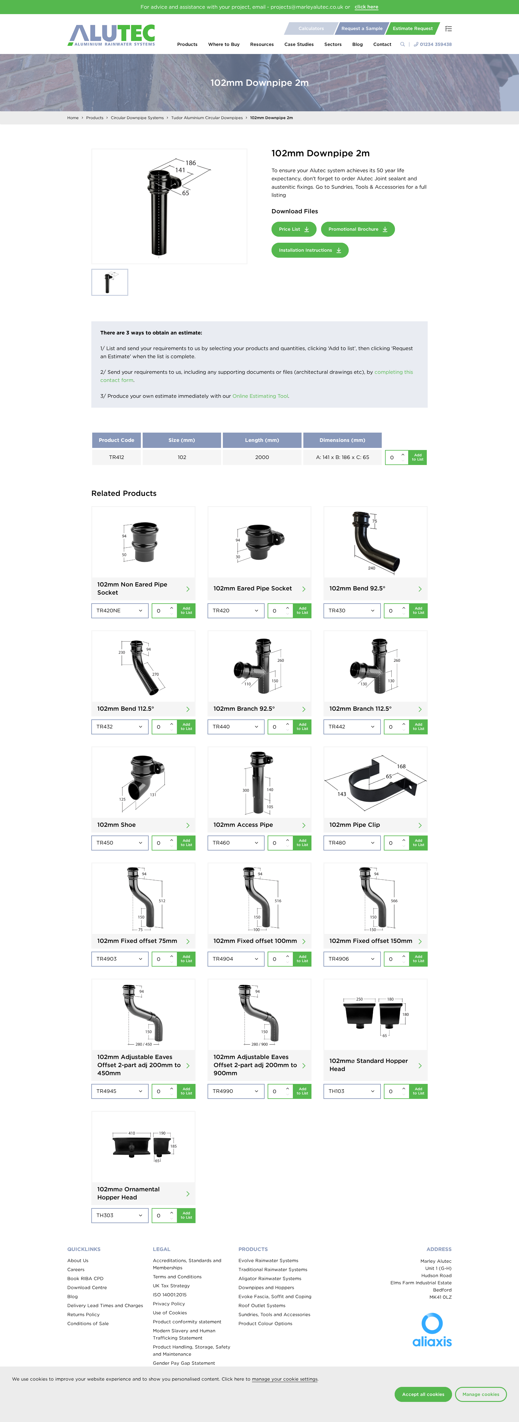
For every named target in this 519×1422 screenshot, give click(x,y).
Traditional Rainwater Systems (272, 1269)
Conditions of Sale (88, 1323)
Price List (290, 229)
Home (73, 118)
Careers (75, 1269)
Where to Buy (224, 44)
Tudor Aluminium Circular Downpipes (207, 118)
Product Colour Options (265, 1323)
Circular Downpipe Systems (137, 118)
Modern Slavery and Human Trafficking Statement (184, 1334)
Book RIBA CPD (85, 1278)
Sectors (333, 44)
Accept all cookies (423, 1394)
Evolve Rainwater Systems (268, 1260)
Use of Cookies (170, 1313)
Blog (357, 44)
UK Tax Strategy (171, 1285)
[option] (169, 206)
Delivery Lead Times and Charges (105, 1305)
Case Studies (299, 44)
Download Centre (87, 1287)
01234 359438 (436, 44)
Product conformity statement (187, 1321)
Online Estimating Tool (260, 396)
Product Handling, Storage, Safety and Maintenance (191, 1350)
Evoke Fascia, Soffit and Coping (274, 1296)
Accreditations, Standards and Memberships (187, 1264)
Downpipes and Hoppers (266, 1287)
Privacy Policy (169, 1303)
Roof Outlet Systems (261, 1305)
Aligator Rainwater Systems (269, 1278)
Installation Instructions (306, 250)
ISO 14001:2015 (170, 1295)
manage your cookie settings (284, 1379)
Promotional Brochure (354, 229)
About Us (77, 1260)
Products (187, 44)
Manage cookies (481, 1394)
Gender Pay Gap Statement (184, 1363)
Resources (262, 44)
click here (366, 7)
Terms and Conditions (177, 1277)
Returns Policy (83, 1314)
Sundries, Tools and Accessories (274, 1314)
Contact (382, 44)
